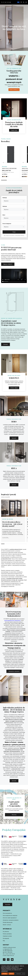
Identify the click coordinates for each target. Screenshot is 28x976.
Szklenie (5, 206)
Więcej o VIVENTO (7, 264)
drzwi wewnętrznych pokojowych (12, 620)
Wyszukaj (14, 814)
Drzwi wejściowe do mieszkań (10, 915)
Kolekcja (5, 197)
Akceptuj (4, 973)
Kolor (4, 215)
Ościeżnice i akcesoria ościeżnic (10, 920)
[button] (13, 48)
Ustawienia (18, 973)
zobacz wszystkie (5, 496)
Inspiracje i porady (7, 936)
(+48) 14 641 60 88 (10, 953)
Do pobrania (6, 931)
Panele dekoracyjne (7, 922)
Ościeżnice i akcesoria (14, 671)
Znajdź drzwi (14, 130)
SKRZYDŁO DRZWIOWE (9, 169)
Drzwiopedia (6, 938)
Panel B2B (7, 904)
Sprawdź (5, 344)
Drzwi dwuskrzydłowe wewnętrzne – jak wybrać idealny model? (12, 524)
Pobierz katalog (13, 89)
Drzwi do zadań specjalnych (10, 917)
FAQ (4, 940)
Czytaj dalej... (5, 537)
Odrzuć (11, 973)
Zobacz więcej (14, 387)
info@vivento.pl (10, 955)
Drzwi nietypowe (7, 223)
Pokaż (14, 232)
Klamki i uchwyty (7, 924)
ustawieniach (4, 971)
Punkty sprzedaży (7, 933)
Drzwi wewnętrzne (7, 913)
